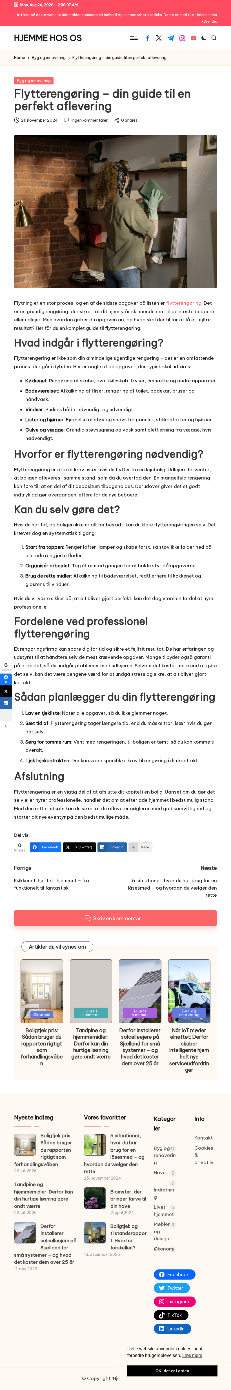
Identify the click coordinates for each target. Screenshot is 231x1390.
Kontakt (203, 1138)
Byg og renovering (34, 80)
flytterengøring (183, 303)
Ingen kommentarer (89, 120)
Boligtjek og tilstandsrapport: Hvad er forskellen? (128, 1237)
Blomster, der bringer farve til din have (128, 1199)
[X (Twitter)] (6, 691)
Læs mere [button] (192, 1355)
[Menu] (133, 38)
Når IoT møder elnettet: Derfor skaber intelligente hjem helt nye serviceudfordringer (189, 1050)
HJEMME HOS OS (48, 38)
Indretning (164, 1193)
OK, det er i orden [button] (172, 1371)
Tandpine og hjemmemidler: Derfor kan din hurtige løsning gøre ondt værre (91, 1043)
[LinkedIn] (6, 703)
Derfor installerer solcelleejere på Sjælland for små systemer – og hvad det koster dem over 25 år (140, 1047)
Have (160, 1172)
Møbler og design (162, 1231)
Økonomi (41, 1014)
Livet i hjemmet (91, 1013)
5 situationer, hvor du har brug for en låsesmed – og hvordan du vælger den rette (114, 1153)
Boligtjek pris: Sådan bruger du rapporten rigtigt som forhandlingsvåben (42, 1047)
